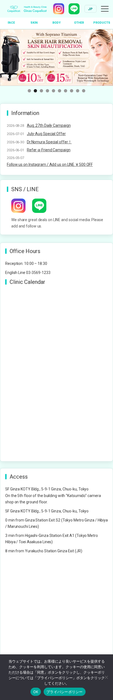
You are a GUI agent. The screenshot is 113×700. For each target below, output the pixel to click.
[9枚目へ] (77, 90)
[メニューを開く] (105, 9)
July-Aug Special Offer (46, 133)
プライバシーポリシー (64, 692)
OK (35, 692)
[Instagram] (58, 8)
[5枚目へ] (53, 90)
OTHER (79, 22)
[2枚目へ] (35, 90)
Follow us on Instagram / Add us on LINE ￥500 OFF (50, 164)
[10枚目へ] (83, 90)
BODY (56, 22)
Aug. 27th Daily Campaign (49, 125)
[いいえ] (106, 677)
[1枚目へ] (29, 90)
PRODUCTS (101, 22)
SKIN (34, 22)
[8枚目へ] (71, 90)
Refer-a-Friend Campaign (48, 150)
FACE (11, 22)
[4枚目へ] (47, 90)
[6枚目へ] (59, 90)
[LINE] (74, 8)
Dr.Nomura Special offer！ (49, 142)
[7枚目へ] (65, 90)
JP (90, 9)
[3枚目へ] (41, 90)
